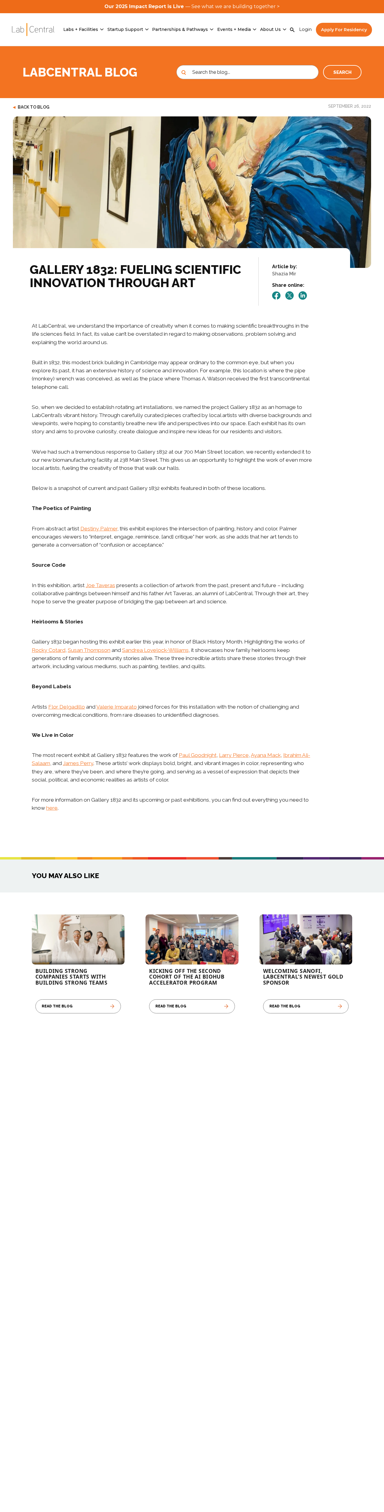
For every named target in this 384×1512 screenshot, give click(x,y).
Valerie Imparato (116, 707)
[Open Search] (292, 29)
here (52, 808)
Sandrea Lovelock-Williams (155, 650)
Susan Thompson (89, 650)
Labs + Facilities (80, 29)
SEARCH (342, 72)
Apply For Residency (344, 29)
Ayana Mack (266, 755)
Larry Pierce (234, 755)
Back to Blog (31, 107)
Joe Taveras (100, 585)
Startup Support (125, 29)
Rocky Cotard (48, 650)
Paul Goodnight (198, 755)
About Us (270, 29)
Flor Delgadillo (66, 707)
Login (305, 29)
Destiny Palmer (98, 528)
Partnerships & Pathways (180, 29)
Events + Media (234, 29)
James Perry (78, 763)
